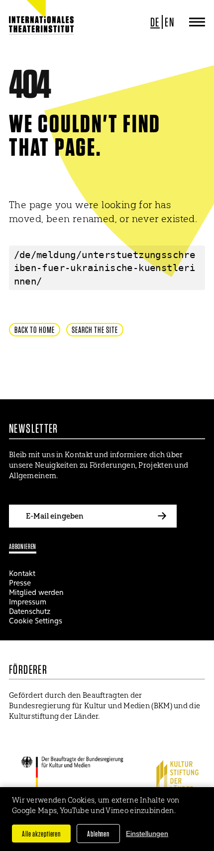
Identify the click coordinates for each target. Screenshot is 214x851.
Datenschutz (29, 611)
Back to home (34, 329)
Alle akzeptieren (41, 834)
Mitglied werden (36, 592)
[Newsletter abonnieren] (162, 516)
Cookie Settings (35, 620)
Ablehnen (98, 834)
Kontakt (22, 573)
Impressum (27, 601)
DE (155, 22)
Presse (20, 582)
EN (169, 22)
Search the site (95, 329)
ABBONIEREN (22, 546)
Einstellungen (147, 834)
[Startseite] (41, 25)
